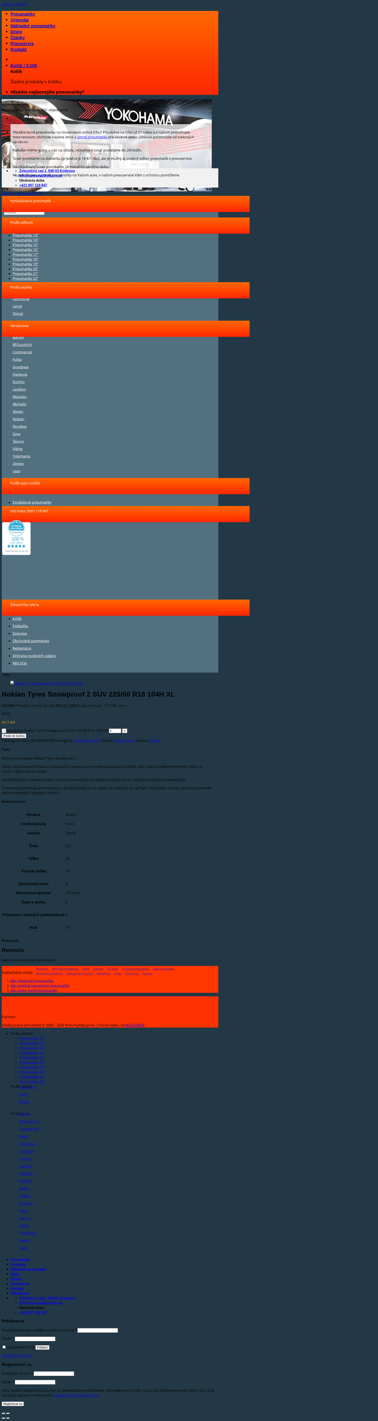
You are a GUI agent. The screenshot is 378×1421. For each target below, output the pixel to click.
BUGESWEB (135, 1025)
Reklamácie (22, 648)
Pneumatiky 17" (25, 254)
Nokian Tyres (125, 740)
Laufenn (19, 389)
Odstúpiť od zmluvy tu (79, 973)
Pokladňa (20, 626)
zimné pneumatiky (92, 137)
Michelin (19, 404)
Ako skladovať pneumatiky (32, 980)
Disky (16, 31)
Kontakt (18, 49)
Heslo (8, 1338)
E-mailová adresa (17, 1373)
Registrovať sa (13, 1403)
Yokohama (21, 456)
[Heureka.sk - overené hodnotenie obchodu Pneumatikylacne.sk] (16, 553)
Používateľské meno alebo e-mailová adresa (39, 1330)
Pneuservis (22, 43)
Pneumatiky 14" (25, 240)
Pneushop (42, 969)
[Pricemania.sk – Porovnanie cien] (51, 1016)
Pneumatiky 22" (25, 278)
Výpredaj (19, 19)
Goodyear (21, 367)
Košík (17, 618)
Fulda (17, 359)
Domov (8, 193)
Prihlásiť (42, 1347)
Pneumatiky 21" (25, 273)
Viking (18, 448)
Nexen (18, 411)
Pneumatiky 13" (25, 235)
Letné (17, 306)
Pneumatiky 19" (25, 264)
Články (17, 37)
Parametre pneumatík (135, 969)
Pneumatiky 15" (25, 244)
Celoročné (21, 298)
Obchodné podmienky (31, 640)
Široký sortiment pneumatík (25, 101)
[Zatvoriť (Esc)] (3, 1413)
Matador (20, 396)
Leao (17, 471)
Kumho (19, 381)
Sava (16, 433)
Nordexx (20, 426)
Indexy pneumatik (163, 969)
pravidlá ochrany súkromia (76, 1395)
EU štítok (112, 969)
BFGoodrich (22, 344)
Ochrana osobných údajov (34, 655)
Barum (18, 337)
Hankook (20, 374)
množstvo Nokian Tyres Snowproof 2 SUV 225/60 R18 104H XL (57, 730)
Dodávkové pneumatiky (32, 502)
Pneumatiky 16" (25, 249)
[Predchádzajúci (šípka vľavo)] (3, 1418)
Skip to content (14, 4)
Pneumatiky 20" (25, 268)
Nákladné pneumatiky (32, 25)
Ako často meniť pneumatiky (33, 990)
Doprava (20, 633)
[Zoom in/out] (8, 1413)
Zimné (18, 313)
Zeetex (18, 463)
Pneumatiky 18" (29, 193)
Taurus (18, 441)
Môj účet (20, 663)
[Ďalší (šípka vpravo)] (8, 1418)
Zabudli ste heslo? (16, 1355)
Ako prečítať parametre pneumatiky (39, 985)
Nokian (18, 419)
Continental (22, 352)
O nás (118, 973)
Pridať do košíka (14, 735)
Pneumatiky (22, 14)
